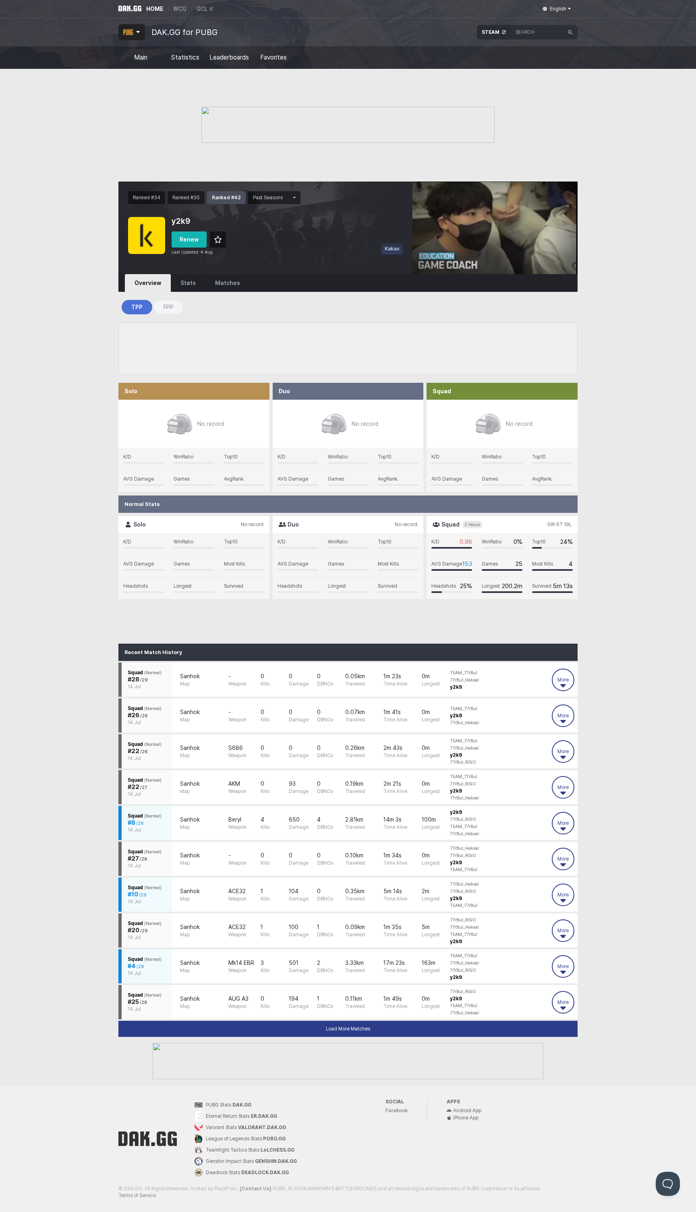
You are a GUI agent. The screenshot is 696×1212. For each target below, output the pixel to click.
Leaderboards (229, 57)
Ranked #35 (186, 197)
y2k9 (456, 687)
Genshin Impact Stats (251, 1161)
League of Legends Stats (246, 1139)
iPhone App (465, 1118)
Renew (189, 239)
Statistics (185, 57)
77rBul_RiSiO (463, 762)
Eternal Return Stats (241, 1116)
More (563, 680)
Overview (148, 283)
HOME (154, 9)
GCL (202, 9)
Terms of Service (137, 1195)
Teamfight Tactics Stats (250, 1150)
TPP (137, 307)
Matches (227, 283)
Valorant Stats (246, 1127)
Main (140, 57)
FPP (169, 307)
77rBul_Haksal (464, 680)
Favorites (273, 57)
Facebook (396, 1110)
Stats (188, 283)
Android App (467, 1110)
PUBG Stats (228, 1105)
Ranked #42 (226, 197)
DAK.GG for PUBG (184, 32)
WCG (179, 9)
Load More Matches (348, 1029)
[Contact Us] (255, 1188)
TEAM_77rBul (463, 672)
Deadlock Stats (247, 1172)
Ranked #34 (146, 197)
